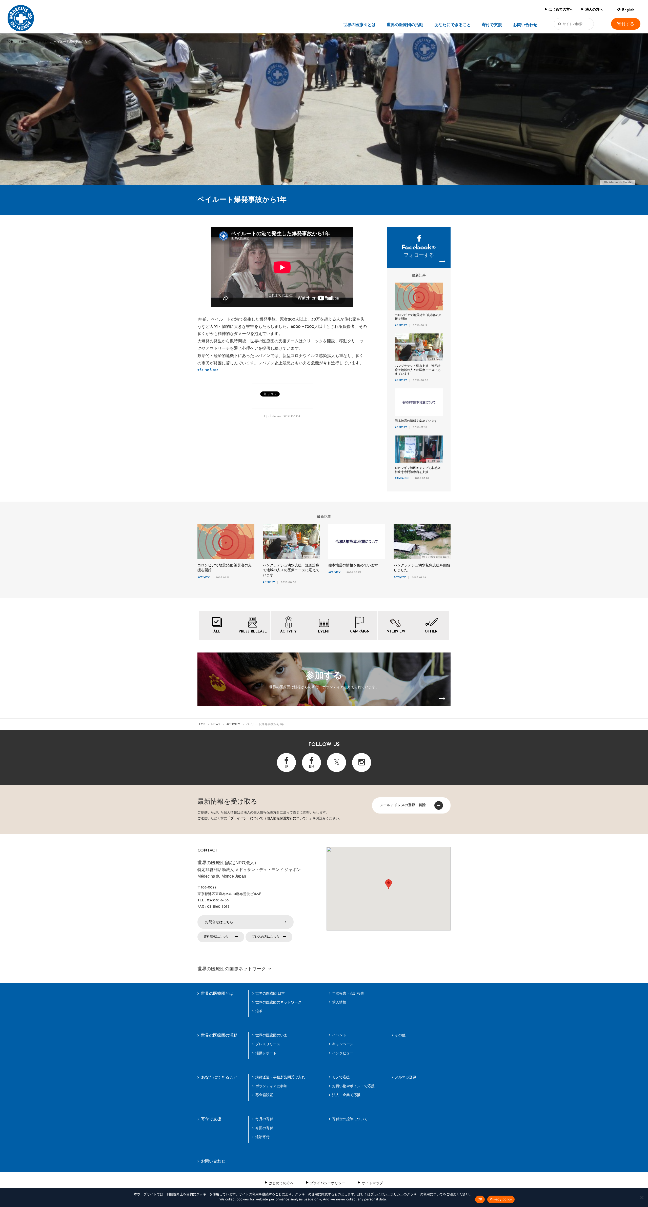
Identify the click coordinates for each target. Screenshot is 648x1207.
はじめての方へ (561, 10)
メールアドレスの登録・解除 (403, 805)
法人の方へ (594, 10)
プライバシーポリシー (327, 1183)
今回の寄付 (264, 1128)
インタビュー (342, 1053)
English (628, 10)
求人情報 (339, 1002)
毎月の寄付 (264, 1119)
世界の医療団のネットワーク (278, 1002)
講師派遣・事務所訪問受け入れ (280, 1077)
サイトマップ (372, 1183)
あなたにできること (452, 25)
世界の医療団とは (359, 25)
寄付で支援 (492, 25)
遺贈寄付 (262, 1137)
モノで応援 (341, 1077)
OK (480, 1199)
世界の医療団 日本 (270, 993)
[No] (641, 1197)
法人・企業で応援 (346, 1095)
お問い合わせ (525, 25)
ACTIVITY (41, 41)
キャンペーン (342, 1044)
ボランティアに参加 (271, 1086)
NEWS (23, 41)
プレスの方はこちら (265, 936)
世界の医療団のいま (271, 1035)
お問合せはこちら (219, 922)
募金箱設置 (264, 1095)
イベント (339, 1035)
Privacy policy (501, 1199)
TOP (9, 41)
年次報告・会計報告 (348, 993)
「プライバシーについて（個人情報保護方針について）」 (270, 818)
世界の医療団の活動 (405, 25)
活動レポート (266, 1053)
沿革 (258, 1011)
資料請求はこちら (216, 936)
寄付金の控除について (350, 1119)
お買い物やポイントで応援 (353, 1086)
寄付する (625, 24)
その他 (400, 1035)
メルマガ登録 (405, 1077)
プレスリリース (267, 1044)
